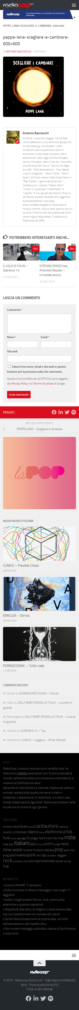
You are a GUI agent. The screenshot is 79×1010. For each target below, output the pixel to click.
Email (45, 337)
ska (25, 861)
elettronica (55, 831)
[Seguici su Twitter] (67, 412)
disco (41, 832)
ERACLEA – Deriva (16, 615)
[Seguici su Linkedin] (60, 412)
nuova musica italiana (38, 850)
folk (69, 831)
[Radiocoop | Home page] (23, 5)
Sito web (12, 351)
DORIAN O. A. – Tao (33, 731)
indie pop (8, 844)
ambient (8, 826)
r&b (38, 855)
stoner (59, 861)
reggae (61, 855)
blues (24, 826)
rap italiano (52, 855)
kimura (40, 844)
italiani (22, 843)
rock (7, 860)
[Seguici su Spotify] (73, 412)
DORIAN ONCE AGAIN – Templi (39, 693)
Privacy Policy (20, 383)
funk (6, 838)
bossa (31, 827)
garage (22, 838)
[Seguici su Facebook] (54, 412)
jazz (33, 844)
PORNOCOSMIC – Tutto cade (23, 666)
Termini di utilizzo (43, 383)
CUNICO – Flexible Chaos (21, 565)
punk (31, 855)
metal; (64, 844)
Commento (14, 310)
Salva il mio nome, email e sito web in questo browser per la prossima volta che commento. (36, 369)
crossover (20, 832)
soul (31, 861)
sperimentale (45, 861)
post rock (69, 850)
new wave (13, 849)
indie (70, 837)
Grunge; (32, 838)
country (8, 832)
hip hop (58, 838)
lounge (56, 844)
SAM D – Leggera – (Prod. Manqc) (44, 740)
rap (43, 855)
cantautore (46, 826)
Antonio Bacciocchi (18, 51)
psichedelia (18, 855)
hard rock (45, 838)
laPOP (48, 844)
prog (6, 855)
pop (59, 849)
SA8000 (22, 773)
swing (67, 861)
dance (33, 831)
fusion (14, 838)
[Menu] (74, 5)
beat (16, 826)
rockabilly (18, 861)
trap (6, 866)
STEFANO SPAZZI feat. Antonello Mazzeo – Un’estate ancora (54, 270)
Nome (11, 337)
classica (63, 826)
